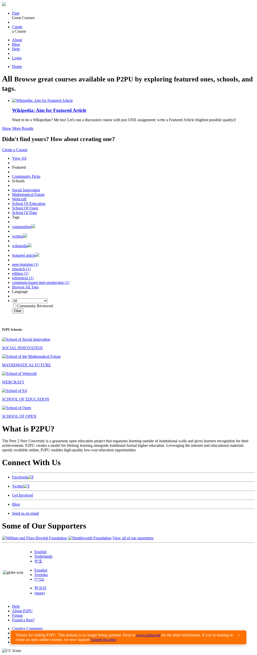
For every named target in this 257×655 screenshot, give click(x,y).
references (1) (23, 278)
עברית (39, 579)
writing (17, 236)
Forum (17, 615)
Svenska (41, 575)
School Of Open (25, 208)
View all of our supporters (133, 538)
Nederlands (43, 556)
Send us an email (25, 513)
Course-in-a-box (103, 639)
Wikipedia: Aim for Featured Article (49, 110)
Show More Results (17, 128)
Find (15, 13)
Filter (17, 311)
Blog (16, 44)
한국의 (40, 588)
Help (16, 49)
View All (19, 158)
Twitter (17, 486)
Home (17, 66)
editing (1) (20, 273)
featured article (23, 255)
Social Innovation (26, 190)
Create (17, 27)
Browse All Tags (25, 287)
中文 (38, 561)
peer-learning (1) (25, 264)
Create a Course (14, 150)
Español (40, 570)
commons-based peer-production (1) (40, 282)
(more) (39, 593)
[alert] (128, 637)
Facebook (20, 477)
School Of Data (24, 212)
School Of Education (28, 203)
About (17, 40)
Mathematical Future (28, 194)
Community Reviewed (35, 306)
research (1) (21, 269)
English (40, 552)
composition (21, 227)
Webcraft (19, 199)
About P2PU (22, 611)
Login (17, 58)
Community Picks (26, 176)
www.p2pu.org (148, 635)
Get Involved (22, 495)
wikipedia (20, 246)
